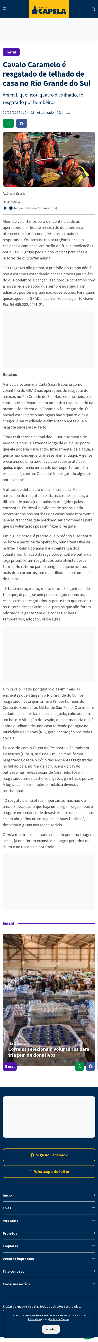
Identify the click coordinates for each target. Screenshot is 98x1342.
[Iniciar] (5, 208)
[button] (90, 1004)
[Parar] (11, 208)
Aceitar (51, 1329)
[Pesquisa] (93, 9)
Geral (10, 1066)
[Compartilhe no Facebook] (21, 123)
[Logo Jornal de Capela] (49, 9)
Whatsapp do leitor (52, 1171)
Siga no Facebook (52, 1155)
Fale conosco (14, 1271)
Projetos (10, 1233)
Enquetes (10, 1246)
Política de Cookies (59, 1319)
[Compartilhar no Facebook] (90, 1066)
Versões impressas (18, 1258)
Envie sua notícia (17, 1284)
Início (7, 1195)
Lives (7, 1208)
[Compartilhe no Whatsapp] (8, 123)
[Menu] (4, 9)
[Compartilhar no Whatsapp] (79, 1066)
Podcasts (10, 1220)
